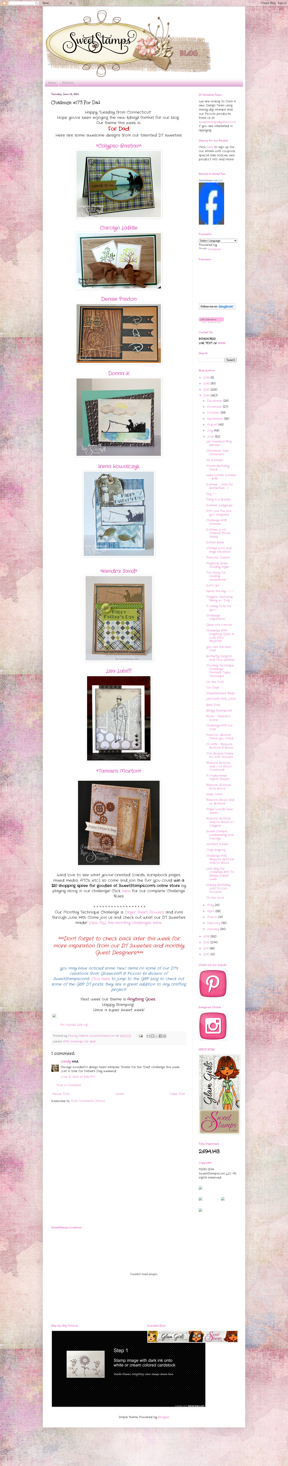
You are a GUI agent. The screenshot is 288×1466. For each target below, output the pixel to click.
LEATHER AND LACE (221, 699)
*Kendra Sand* (118, 571)
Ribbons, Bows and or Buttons (220, 802)
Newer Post (61, 1094)
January (213, 929)
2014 (207, 395)
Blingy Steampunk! (219, 710)
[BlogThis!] (152, 1036)
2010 (206, 954)
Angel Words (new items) (219, 811)
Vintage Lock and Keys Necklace (218, 550)
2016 (206, 383)
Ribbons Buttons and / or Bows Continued (218, 766)
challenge (76, 1042)
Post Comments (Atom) (88, 1101)
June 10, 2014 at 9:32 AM (78, 1077)
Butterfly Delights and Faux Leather (220, 658)
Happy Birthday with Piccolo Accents (218, 888)
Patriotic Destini (218, 557)
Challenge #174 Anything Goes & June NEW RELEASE (220, 635)
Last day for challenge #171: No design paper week (220, 873)
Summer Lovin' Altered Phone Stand (218, 533)
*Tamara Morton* (118, 771)
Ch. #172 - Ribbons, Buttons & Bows (219, 746)
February (214, 923)
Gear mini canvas (219, 625)
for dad (89, 1042)
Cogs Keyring (215, 850)
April (211, 911)
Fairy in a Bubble (218, 499)
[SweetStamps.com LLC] (211, 224)
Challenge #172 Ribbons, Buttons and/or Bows (220, 859)
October (214, 412)
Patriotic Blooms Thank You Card (219, 737)
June (211, 437)
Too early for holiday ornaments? (216, 576)
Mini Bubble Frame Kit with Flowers (219, 755)
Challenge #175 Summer (216, 522)
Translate (214, 249)
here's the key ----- (220, 591)
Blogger (163, 1417)
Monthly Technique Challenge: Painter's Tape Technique (220, 670)
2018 (206, 378)
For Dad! (212, 687)
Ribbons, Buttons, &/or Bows (218, 787)
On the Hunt (215, 682)
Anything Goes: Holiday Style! (217, 565)
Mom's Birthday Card (217, 468)
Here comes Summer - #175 (221, 477)
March (212, 917)
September (215, 419)
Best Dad (213, 705)
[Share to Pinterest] (164, 1036)
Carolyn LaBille (118, 228)
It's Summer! (214, 460)
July (210, 430)
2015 (206, 390)
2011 (206, 948)
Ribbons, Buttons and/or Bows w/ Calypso (220, 822)
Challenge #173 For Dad (219, 727)
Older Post (177, 1094)
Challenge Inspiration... (216, 617)
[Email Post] (141, 1036)
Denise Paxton (119, 299)
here (126, 891)
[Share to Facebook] (160, 1036)
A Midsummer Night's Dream (217, 777)
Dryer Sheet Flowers (144, 912)
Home (52, 82)
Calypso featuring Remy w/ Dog (219, 598)
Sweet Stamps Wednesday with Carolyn (220, 835)
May (211, 905)
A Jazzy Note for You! (218, 608)
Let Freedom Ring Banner (219, 443)
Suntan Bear (215, 542)
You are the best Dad (218, 649)
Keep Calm (214, 794)
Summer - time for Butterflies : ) (219, 486)
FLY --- (211, 494)
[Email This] (148, 1036)
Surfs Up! (212, 585)
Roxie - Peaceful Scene (218, 718)
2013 (206, 936)
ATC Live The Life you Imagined (218, 513)
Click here (100, 979)
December (215, 401)
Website (68, 82)
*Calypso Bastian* (118, 146)
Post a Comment (69, 1085)
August (212, 424)
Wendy (66, 1061)
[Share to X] (156, 1036)
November (215, 407)
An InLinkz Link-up (74, 1024)
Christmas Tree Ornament (217, 452)
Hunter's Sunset (217, 844)
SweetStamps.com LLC (211, 180)
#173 (66, 1042)
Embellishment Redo (220, 693)
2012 (206, 942)
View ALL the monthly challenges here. (125, 922)
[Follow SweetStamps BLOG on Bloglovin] (217, 309)
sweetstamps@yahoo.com (217, 122)
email (221, 343)
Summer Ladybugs (219, 505)
